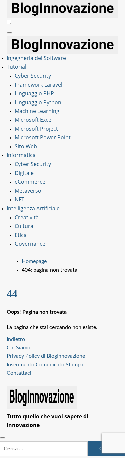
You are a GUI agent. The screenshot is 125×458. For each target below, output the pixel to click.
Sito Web (26, 146)
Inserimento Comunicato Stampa (45, 364)
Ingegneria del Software (36, 58)
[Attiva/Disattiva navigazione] (9, 33)
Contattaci (19, 373)
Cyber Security (33, 75)
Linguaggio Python (38, 102)
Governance (30, 243)
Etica (21, 235)
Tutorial (16, 66)
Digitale (24, 173)
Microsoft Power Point (43, 137)
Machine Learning (37, 110)
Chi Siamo (18, 347)
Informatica (21, 155)
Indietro (16, 339)
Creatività (27, 217)
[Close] (2, 438)
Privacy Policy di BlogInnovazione (46, 356)
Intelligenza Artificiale (33, 208)
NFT (19, 199)
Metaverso (28, 190)
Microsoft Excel (34, 119)
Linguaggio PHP (34, 93)
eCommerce (30, 181)
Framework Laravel (38, 84)
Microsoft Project (36, 128)
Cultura (24, 226)
